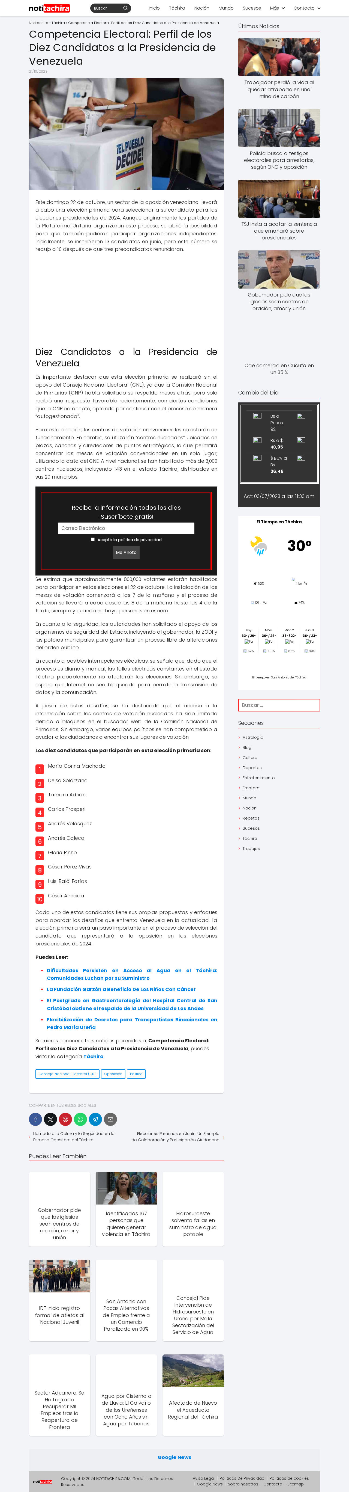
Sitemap (295, 1484)
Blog (247, 747)
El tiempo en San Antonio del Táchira (279, 677)
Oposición (113, 1073)
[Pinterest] (65, 1119)
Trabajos (251, 848)
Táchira (177, 8)
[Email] (110, 1119)
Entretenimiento (259, 778)
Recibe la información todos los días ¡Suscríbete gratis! (126, 512)
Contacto (304, 8)
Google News (174, 1457)
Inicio (154, 8)
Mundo (226, 8)
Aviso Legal (204, 1478)
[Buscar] (125, 8)
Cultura (250, 757)
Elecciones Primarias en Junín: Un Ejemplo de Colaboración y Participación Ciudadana (175, 1137)
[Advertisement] (126, 297)
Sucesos (252, 8)
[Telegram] (95, 1119)
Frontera (251, 788)
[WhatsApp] (80, 1119)
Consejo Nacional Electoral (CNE (67, 1073)
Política (136, 1073)
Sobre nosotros (243, 1484)
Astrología (253, 737)
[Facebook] (35, 1119)
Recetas (251, 818)
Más (274, 8)
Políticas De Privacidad (242, 1478)
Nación (201, 8)
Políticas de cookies (289, 1478)
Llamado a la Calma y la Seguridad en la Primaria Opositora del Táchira (74, 1137)
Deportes (252, 767)
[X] (50, 1119)
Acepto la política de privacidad (129, 539)
